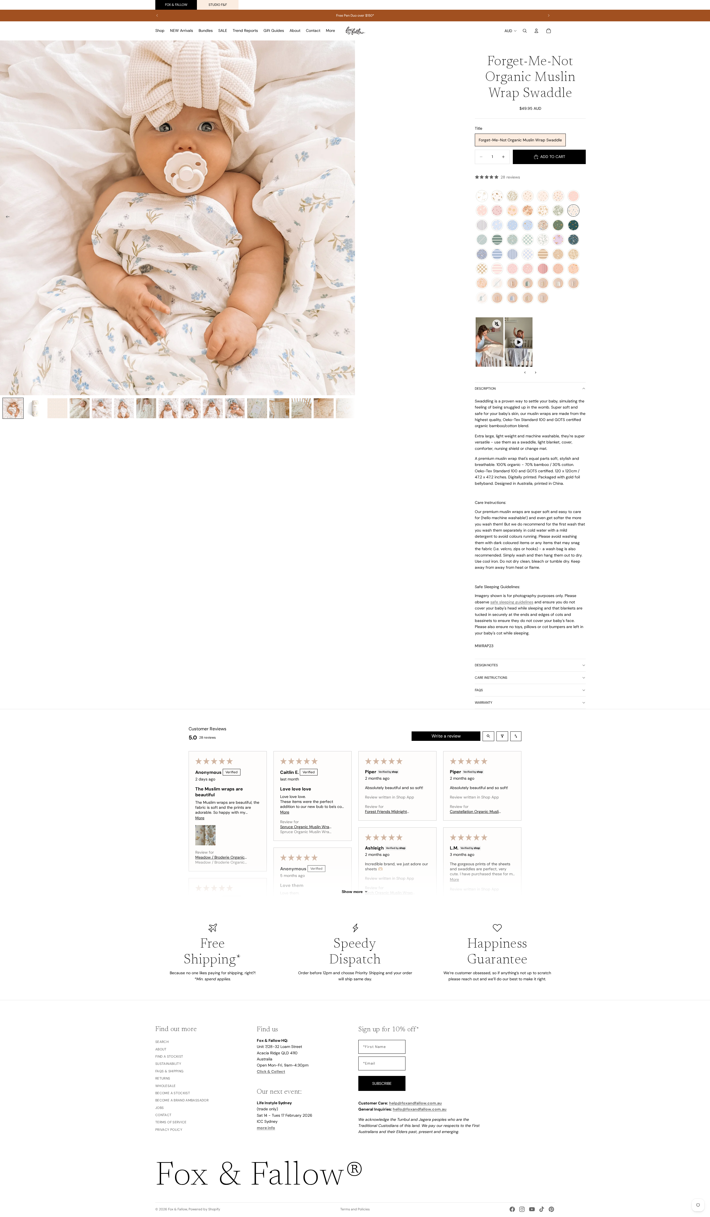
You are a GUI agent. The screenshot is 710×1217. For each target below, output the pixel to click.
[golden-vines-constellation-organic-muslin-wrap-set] (558, 283)
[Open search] (488, 736)
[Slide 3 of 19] (57, 408)
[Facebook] (512, 1209)
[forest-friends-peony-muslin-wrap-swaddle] (528, 268)
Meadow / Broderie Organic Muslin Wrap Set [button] (220, 856)
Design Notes (486, 665)
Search (162, 1042)
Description (485, 388)
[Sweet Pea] (528, 210)
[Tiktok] (541, 1209)
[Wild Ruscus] (558, 268)
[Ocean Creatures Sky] (528, 225)
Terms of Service (171, 1122)
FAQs (479, 690)
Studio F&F (218, 4)
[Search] (525, 31)
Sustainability (168, 1064)
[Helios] (543, 210)
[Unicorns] (558, 239)
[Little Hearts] (497, 210)
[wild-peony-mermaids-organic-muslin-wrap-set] (497, 298)
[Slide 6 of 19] (124, 408)
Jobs (159, 1107)
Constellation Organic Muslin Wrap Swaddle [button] (475, 811)
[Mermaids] (573, 268)
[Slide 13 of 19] (279, 408)
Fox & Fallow (176, 4)
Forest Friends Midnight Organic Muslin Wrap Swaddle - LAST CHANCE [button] (388, 811)
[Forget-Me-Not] (573, 210)
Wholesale (165, 1085)
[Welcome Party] (497, 196)
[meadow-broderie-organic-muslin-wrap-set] (573, 283)
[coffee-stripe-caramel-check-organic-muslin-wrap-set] (528, 298)
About (161, 1049)
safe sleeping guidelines (511, 601)
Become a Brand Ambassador (182, 1100)
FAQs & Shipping (169, 1071)
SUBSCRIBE (382, 1083)
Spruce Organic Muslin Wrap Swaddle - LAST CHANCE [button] (306, 826)
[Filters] (502, 736)
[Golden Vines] (512, 196)
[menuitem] (330, 30)
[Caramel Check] (482, 268)
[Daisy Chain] (512, 210)
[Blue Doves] (497, 225)
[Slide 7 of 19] (146, 408)
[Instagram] (522, 1209)
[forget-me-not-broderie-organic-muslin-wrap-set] (543, 298)
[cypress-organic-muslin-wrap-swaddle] (543, 239)
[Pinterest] (551, 1209)
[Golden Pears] (543, 196)
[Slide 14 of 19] (301, 408)
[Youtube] (532, 1209)
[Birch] (528, 196)
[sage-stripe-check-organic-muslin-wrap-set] (528, 283)
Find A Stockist (169, 1056)
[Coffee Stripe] (543, 254)
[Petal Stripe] (497, 268)
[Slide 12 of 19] (257, 408)
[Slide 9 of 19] (191, 408)
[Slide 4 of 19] (80, 408)
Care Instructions (491, 677)
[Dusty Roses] (512, 268)
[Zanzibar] (558, 210)
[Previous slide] (157, 15)
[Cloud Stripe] (497, 254)
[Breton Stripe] (482, 225)
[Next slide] (548, 15)
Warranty (483, 702)
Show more (352, 891)
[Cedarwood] (573, 254)
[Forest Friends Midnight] (573, 239)
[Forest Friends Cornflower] (482, 254)
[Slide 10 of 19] (213, 408)
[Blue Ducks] (512, 225)
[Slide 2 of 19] (35, 408)
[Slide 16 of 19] (346, 408)
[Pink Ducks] (573, 196)
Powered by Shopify (204, 1209)
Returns (162, 1078)
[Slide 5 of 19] (102, 408)
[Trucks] (573, 225)
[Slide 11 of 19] (235, 408)
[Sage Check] (528, 239)
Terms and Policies (355, 1209)
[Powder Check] (528, 254)
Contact (163, 1115)
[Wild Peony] (482, 283)
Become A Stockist (172, 1093)
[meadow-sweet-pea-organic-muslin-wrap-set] (512, 283)
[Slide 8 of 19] (168, 408)
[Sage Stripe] (497, 239)
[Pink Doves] (482, 210)
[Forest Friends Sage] (512, 239)
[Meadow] (558, 196)
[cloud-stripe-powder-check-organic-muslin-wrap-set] (512, 298)
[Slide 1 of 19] (13, 408)
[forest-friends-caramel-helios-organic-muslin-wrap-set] (543, 283)
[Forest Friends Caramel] (558, 254)
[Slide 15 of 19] (324, 408)
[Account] (536, 31)
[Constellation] (482, 196)
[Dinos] (558, 225)
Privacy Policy (168, 1129)
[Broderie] (543, 225)
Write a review (446, 736)
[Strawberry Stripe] (543, 268)
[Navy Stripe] (512, 254)
